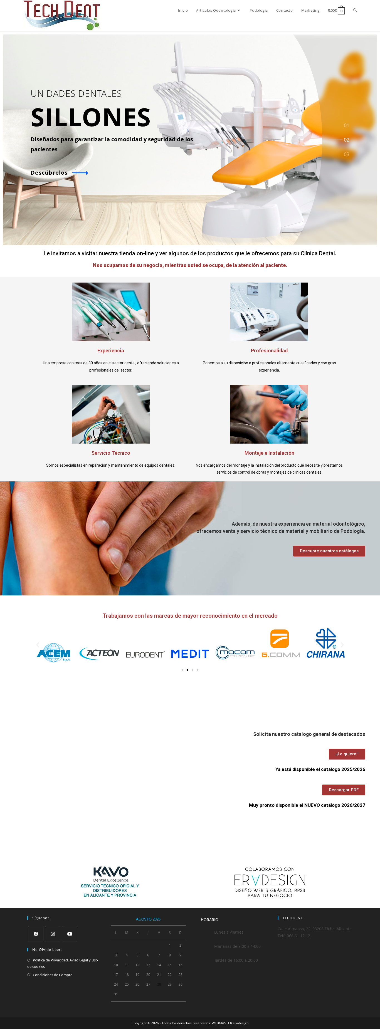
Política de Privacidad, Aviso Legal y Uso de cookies (62, 963)
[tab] (346, 124)
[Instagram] (52, 933)
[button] (37, 644)
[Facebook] (35, 933)
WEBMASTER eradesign (230, 1023)
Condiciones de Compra (52, 974)
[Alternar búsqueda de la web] (355, 10)
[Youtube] (69, 933)
